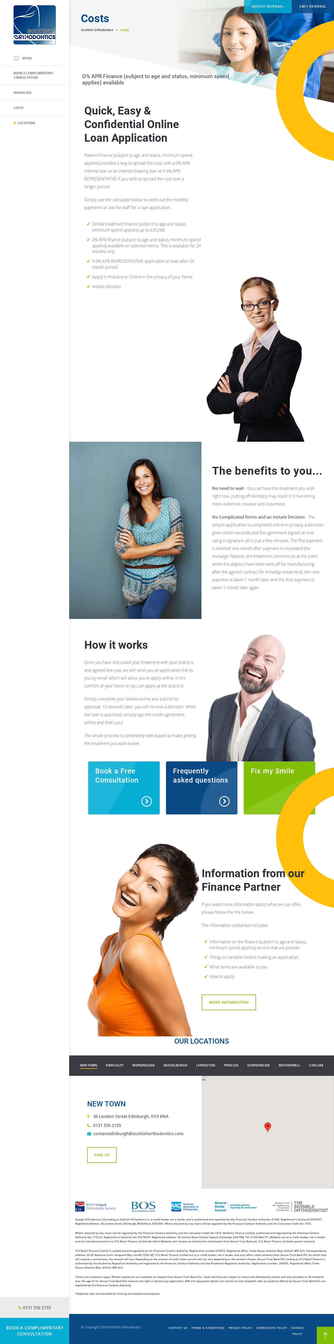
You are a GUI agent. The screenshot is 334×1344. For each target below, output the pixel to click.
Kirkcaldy (114, 1065)
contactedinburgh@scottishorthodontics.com (138, 1133)
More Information (229, 1002)
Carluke (316, 1065)
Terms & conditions (208, 1328)
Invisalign (22, 92)
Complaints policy (271, 1328)
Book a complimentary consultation (33, 75)
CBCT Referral (313, 6)
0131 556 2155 (107, 1125)
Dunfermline (258, 1065)
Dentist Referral (268, 6)
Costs (18, 108)
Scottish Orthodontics (97, 30)
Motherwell (289, 1065)
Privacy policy (240, 1328)
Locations (26, 123)
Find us (102, 1154)
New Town (88, 1065)
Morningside (143, 1065)
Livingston (205, 1065)
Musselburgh (175, 1065)
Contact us (178, 1328)
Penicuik (231, 1065)
